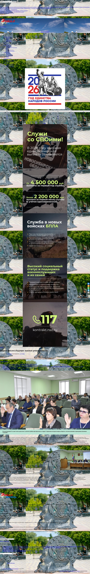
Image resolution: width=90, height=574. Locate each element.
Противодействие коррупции (11, 47)
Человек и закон (9, 46)
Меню (2, 34)
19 (32, 118)
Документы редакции (10, 66)
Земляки (5, 59)
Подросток (8, 38)
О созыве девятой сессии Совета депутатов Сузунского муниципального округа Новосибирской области (26, 365)
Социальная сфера (6, 52)
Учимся (7, 39)
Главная (4, 42)
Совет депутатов (4, 361)
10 (7, 116)
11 (20, 116)
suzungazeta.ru (3, 26)
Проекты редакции (9, 64)
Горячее (1, 347)
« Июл (44, 123)
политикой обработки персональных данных (70, 571)
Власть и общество (7, 45)
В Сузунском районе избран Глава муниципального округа (16, 369)
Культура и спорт (9, 54)
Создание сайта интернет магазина (10, 568)
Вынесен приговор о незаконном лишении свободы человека (14, 10)
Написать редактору (10, 65)
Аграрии (7, 61)
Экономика (5, 48)
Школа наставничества (7, 36)
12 (32, 116)
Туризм (7, 57)
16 (83, 116)
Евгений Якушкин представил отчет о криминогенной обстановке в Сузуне (20, 364)
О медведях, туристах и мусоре (7, 13)
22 (70, 118)
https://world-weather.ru (45, 31)
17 (7, 118)
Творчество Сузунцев (10, 60)
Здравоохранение (9, 55)
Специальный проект (7, 58)
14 (58, 116)
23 (83, 118)
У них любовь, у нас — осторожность (8, 9)
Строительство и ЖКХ (10, 51)
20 (45, 118)
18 (20, 118)
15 (70, 116)
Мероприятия (8, 40)
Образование (8, 53)
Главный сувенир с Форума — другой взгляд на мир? (12, 11)
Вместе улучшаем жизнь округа (10, 367)
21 (58, 118)
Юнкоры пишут (9, 41)
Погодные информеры (45, 32)
